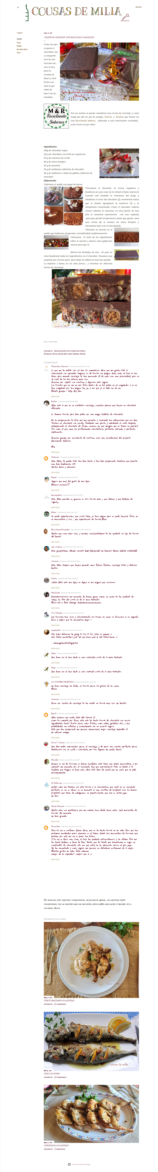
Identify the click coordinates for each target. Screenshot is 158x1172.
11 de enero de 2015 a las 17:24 (80, 530)
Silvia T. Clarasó (58, 743)
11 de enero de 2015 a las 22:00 (67, 653)
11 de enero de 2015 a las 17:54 (70, 561)
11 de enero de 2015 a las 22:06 (85, 682)
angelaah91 (55, 630)
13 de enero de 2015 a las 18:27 (69, 760)
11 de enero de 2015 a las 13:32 (73, 495)
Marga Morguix (57, 806)
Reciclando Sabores (22, 49)
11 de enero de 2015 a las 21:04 (71, 630)
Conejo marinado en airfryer (59, 1000)
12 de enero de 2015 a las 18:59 (67, 713)
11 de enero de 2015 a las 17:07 (67, 512)
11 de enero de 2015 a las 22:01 (67, 668)
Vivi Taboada (56, 613)
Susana (54, 578)
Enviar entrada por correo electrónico (69, 350)
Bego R (53, 714)
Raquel (54, 477)
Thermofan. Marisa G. (60, 366)
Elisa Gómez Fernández (60, 530)
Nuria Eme (55, 826)
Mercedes (54, 760)
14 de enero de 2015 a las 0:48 (71, 826)
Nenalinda (55, 593)
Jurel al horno (52, 1073)
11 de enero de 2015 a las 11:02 (70, 457)
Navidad (19, 46)
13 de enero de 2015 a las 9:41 (75, 743)
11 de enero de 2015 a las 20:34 (73, 613)
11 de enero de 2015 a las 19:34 (71, 593)
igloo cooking (56, 547)
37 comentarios (60, 1077)
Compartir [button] (19, 33)
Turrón (18, 53)
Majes (53, 653)
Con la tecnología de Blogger (81, 1164)
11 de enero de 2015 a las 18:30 (68, 578)
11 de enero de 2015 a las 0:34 (80, 366)
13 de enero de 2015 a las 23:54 (75, 806)
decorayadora (56, 495)
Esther (53, 512)
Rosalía (119, 116)
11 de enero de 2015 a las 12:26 (68, 477)
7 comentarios (59, 1149)
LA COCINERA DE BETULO (62, 682)
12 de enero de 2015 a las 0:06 (70, 699)
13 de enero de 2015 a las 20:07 (73, 783)
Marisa (109, 116)
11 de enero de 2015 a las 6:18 (68, 401)
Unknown (55, 457)
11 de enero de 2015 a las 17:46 (73, 547)
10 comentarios (60, 1004)
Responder (55, 396)
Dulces (19, 43)
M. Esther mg (56, 783)
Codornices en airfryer (56, 1145)
